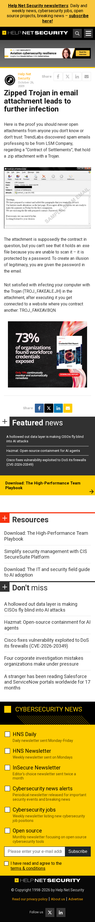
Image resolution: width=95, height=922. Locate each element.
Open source (27, 830)
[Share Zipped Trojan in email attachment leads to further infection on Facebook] (58, 76)
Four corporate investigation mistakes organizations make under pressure (43, 661)
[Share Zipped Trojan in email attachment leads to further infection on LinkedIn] (77, 76)
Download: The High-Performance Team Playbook (42, 485)
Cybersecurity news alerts (43, 788)
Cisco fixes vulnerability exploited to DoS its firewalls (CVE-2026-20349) (46, 643)
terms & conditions (28, 868)
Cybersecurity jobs (34, 810)
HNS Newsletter (32, 751)
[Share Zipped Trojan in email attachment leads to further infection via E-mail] (86, 76)
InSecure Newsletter (37, 767)
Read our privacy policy (30, 899)
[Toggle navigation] (88, 33)
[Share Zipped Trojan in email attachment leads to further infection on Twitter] (67, 76)
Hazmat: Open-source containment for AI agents (43, 451)
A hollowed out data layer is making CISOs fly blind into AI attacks (40, 607)
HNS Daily (24, 734)
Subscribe (77, 851)
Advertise (75, 899)
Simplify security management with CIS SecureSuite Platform (45, 554)
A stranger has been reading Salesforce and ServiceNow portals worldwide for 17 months (47, 682)
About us (58, 899)
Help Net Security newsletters (38, 5)
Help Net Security (24, 76)
